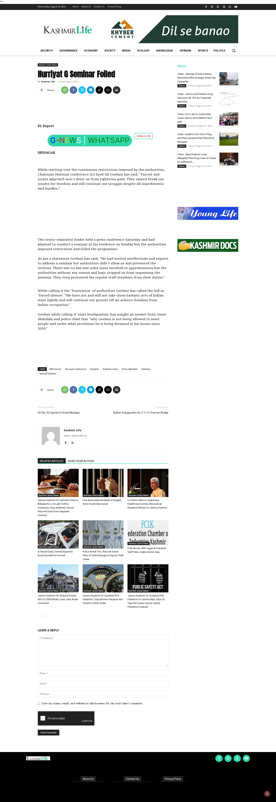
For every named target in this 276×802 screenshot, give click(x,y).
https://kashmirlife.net (75, 436)
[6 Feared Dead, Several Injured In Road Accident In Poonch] (58, 534)
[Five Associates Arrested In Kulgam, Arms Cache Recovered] (103, 483)
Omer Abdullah (129, 369)
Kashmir (94, 369)
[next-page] (46, 614)
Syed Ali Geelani (47, 373)
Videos (182, 85)
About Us (88, 778)
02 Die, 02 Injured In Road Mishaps (59, 412)
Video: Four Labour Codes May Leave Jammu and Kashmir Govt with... (194, 118)
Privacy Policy (173, 778)
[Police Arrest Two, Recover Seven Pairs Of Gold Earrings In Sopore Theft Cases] (103, 534)
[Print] (116, 90)
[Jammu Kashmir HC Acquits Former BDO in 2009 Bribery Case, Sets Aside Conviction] (58, 578)
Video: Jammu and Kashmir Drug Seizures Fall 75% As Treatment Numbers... (195, 98)
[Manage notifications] (267, 794)
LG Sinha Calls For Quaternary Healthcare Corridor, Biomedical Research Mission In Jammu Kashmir (147, 504)
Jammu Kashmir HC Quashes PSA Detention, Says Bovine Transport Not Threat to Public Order (103, 599)
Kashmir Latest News (48, 65)
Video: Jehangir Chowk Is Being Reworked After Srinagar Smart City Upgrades (196, 78)
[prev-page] (40, 614)
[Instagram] (212, 7)
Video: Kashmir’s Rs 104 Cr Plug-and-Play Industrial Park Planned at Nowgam (195, 138)
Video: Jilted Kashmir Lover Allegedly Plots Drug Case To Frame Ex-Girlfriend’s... (196, 158)
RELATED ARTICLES (51, 461)
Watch (181, 66)
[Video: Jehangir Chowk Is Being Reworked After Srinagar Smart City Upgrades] (228, 78)
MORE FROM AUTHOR (81, 461)
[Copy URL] (99, 90)
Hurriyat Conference (75, 369)
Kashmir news (110, 369)
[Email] (108, 90)
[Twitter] (218, 7)
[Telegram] (90, 90)
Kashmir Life (48, 81)
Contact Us (132, 778)
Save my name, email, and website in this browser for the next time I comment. (92, 703)
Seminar (146, 369)
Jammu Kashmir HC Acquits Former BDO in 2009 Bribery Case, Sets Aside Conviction (58, 599)
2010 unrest (55, 369)
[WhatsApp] (229, 7)
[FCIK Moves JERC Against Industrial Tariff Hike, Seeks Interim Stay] (147, 532)
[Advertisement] (103, 110)
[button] (233, 50)
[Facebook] (206, 7)
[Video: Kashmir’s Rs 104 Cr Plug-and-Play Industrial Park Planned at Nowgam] (228, 139)
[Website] (223, 7)
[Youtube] (235, 7)
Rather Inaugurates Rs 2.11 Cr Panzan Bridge (140, 412)
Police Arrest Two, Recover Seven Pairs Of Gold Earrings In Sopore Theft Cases (103, 555)
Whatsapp (108, 140)
